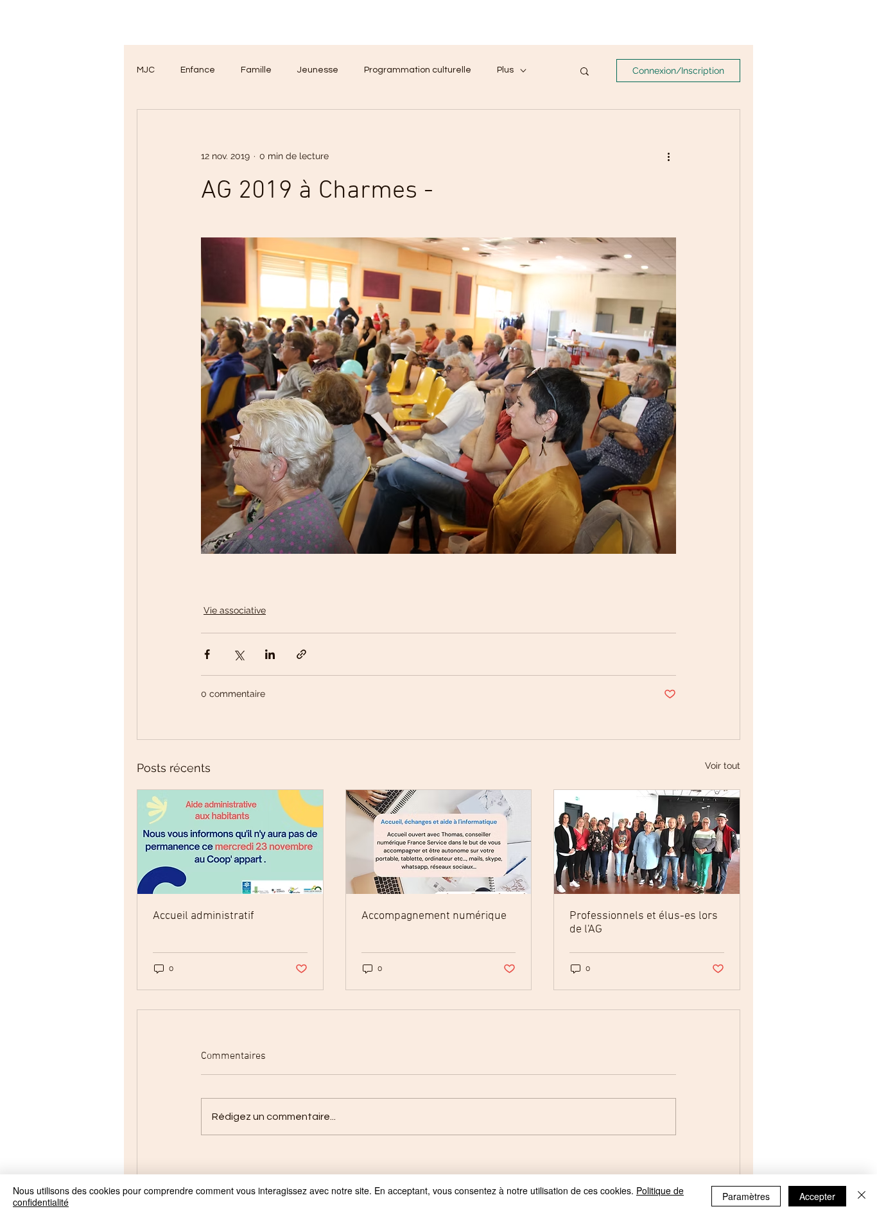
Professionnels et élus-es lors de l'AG (643, 922)
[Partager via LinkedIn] (270, 654)
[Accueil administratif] (230, 842)
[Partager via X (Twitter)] (238, 654)
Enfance (197, 69)
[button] (584, 70)
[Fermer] (861, 1196)
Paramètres (746, 1196)
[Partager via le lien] (301, 654)
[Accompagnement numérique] (439, 842)
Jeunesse (317, 69)
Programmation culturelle (417, 69)
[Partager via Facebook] (207, 654)
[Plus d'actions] (668, 156)
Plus (505, 69)
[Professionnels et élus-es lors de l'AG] (647, 842)
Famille (256, 69)
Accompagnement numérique (434, 916)
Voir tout (722, 765)
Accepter (817, 1196)
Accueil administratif (203, 916)
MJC (146, 69)
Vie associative (235, 610)
